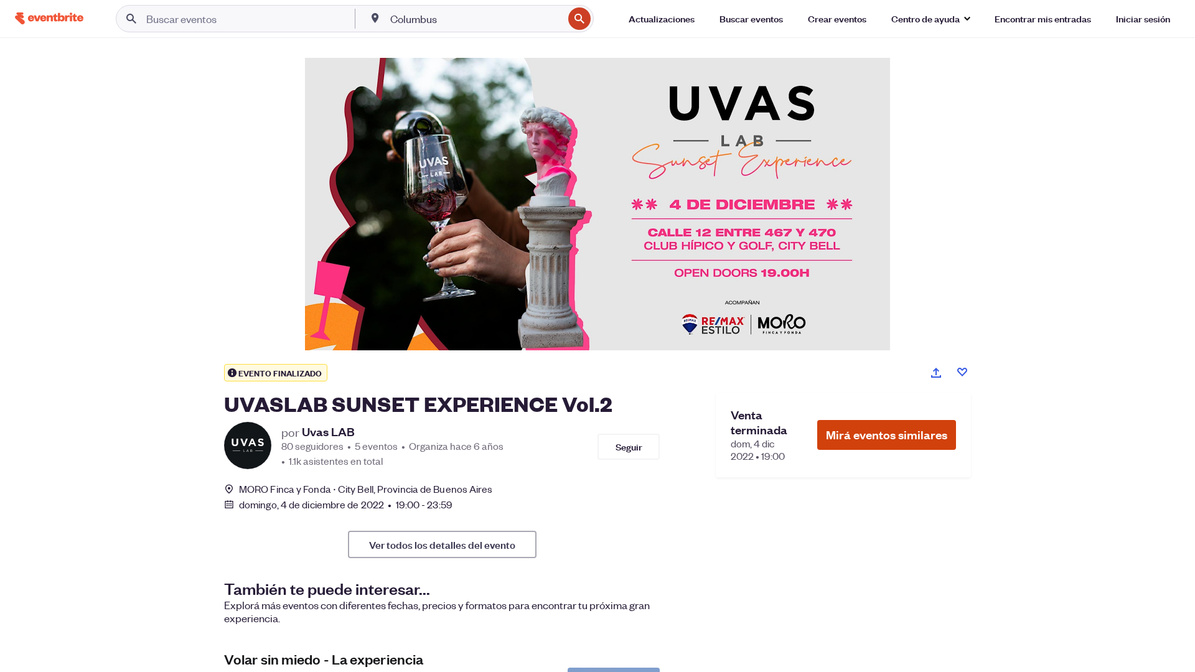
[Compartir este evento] (936, 372)
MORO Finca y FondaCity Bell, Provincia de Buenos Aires (366, 488)
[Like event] (962, 372)
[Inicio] (49, 18)
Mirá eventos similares (886, 434)
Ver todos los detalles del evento (442, 544)
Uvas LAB (328, 431)
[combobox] (475, 18)
